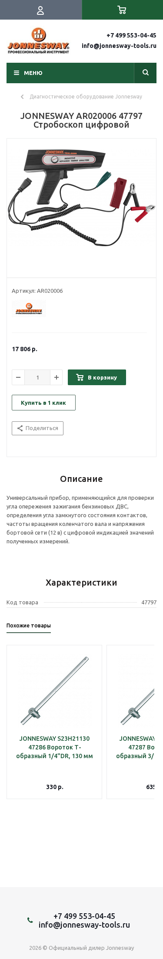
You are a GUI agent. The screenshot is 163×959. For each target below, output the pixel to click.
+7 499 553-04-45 (131, 35)
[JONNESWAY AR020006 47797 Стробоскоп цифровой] (81, 206)
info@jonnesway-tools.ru (119, 46)
